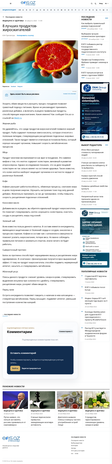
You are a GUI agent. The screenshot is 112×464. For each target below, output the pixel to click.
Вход (101, 3)
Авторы (73, 448)
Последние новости (77, 440)
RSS (72, 453)
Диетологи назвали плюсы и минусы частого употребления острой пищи (69, 421)
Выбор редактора (76, 443)
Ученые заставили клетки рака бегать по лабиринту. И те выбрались (94, 165)
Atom (76, 453)
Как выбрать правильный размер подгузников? (93, 24)
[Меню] (11, 3)
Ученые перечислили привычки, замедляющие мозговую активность (42, 421)
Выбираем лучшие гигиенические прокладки (93, 35)
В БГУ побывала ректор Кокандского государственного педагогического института (93, 48)
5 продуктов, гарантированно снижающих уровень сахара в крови (94, 421)
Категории (74, 445)
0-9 (20, 10)
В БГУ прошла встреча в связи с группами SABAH (92, 73)
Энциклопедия (9, 10)
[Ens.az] (28, 3)
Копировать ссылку (25, 35)
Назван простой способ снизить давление (91, 176)
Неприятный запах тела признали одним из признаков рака (92, 199)
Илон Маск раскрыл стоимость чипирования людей (92, 152)
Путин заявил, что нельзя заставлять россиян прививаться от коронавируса (15, 421)
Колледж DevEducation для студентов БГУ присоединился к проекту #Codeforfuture (95, 316)
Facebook (13, 86)
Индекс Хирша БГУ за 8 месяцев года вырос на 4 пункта (96, 301)
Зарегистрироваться (31, 368)
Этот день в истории (77, 451)
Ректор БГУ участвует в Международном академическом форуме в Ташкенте (96, 332)
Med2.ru (18, 118)
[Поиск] (92, 3)
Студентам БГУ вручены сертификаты (96, 277)
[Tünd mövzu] (95, 3)
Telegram (20, 86)
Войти (15, 368)
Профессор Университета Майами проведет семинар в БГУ (94, 62)
